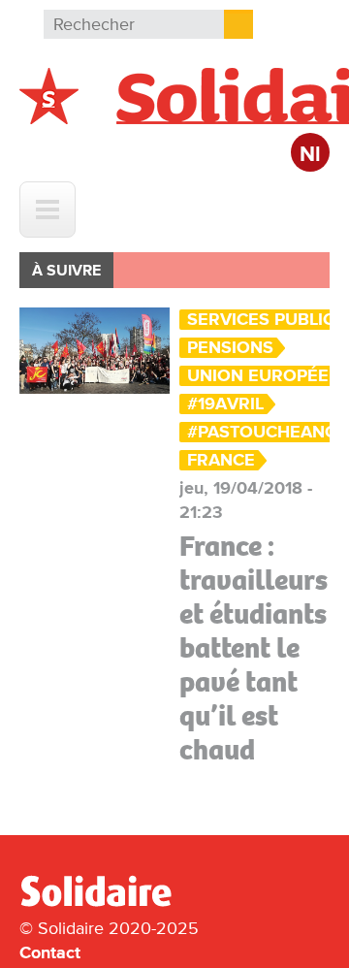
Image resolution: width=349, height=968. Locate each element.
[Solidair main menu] (47, 209)
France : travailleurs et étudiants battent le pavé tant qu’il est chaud (253, 648)
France (221, 460)
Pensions (230, 348)
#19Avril (225, 404)
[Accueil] (103, 903)
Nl (310, 155)
